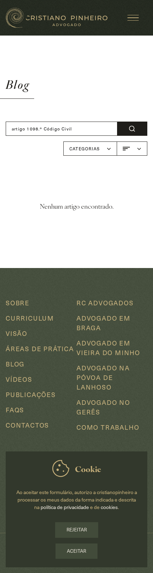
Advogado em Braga (103, 323)
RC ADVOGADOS (105, 302)
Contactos (27, 425)
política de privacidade (65, 507)
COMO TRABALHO (107, 427)
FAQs (15, 409)
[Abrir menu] (133, 18)
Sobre (18, 302)
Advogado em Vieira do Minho (108, 347)
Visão (16, 333)
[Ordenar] (132, 148)
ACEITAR (76, 551)
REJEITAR (77, 529)
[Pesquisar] (132, 129)
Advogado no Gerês (103, 407)
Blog (15, 363)
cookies (109, 507)
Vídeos (19, 379)
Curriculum (30, 318)
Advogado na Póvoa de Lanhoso (103, 377)
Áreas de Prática (40, 348)
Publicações (31, 394)
